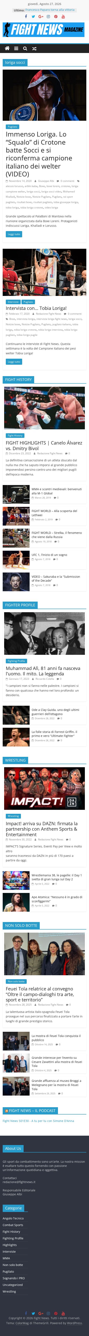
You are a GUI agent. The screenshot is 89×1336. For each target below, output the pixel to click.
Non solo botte (16, 981)
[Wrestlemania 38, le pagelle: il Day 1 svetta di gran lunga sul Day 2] (16, 873)
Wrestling (13, 816)
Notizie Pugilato (41, 196)
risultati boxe (24, 202)
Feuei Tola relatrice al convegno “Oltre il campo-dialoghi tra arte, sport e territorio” (40, 994)
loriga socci (33, 191)
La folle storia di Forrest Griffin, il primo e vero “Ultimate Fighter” (54, 734)
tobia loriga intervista (50, 329)
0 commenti (67, 181)
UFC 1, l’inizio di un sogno (49, 555)
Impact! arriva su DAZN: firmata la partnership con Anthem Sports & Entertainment (42, 828)
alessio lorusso (14, 186)
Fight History (15, 435)
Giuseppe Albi (46, 181)
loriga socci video (51, 191)
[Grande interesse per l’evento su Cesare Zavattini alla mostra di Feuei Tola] (16, 1056)
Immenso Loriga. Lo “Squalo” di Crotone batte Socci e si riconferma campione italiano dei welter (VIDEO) (39, 153)
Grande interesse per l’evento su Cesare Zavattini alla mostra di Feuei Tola (57, 1062)
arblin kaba (31, 186)
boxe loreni (53, 186)
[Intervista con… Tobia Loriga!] (44, 251)
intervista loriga (26, 319)
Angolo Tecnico (13, 1218)
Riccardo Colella (45, 679)
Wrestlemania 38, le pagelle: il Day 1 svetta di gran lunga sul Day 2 (57, 877)
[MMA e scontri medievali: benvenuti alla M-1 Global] (16, 487)
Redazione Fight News (49, 313)
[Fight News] (7, 48)
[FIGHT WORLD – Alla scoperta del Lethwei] (16, 509)
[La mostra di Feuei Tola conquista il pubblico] (16, 1034)
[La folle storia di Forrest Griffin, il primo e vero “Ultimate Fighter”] (16, 730)
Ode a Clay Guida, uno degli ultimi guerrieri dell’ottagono (55, 712)
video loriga (51, 207)
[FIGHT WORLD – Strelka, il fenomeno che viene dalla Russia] (16, 531)
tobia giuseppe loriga (66, 202)
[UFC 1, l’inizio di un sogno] (16, 553)
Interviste (13, 302)
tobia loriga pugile (27, 335)
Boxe (42, 186)
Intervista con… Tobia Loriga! (36, 308)
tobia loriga (12, 207)
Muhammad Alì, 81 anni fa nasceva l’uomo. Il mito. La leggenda (43, 671)
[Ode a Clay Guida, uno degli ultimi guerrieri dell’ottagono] (16, 708)
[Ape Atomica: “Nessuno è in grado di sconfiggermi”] (16, 895)
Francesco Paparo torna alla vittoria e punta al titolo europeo (50, 12)
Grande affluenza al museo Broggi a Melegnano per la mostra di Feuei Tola (56, 1085)
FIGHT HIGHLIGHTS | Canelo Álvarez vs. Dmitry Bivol (44, 445)
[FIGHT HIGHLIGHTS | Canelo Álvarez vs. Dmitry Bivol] (44, 389)
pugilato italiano (61, 324)
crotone (65, 186)
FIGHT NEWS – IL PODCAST (32, 1110)
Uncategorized (13, 1285)
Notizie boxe (24, 196)
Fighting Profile (16, 661)
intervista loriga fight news (51, 319)
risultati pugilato (42, 202)
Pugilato (12, 126)
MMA (6, 1258)
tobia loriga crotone (31, 207)
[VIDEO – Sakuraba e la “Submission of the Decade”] (16, 575)
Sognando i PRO (14, 1278)
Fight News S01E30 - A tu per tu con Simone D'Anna (38, 1121)
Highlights (10, 1245)
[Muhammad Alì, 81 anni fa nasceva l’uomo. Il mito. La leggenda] (44, 614)
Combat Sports (13, 1225)
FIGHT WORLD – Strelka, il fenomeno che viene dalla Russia (57, 535)
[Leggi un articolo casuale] (34, 48)
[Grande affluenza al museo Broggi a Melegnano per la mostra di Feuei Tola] (16, 1079)
